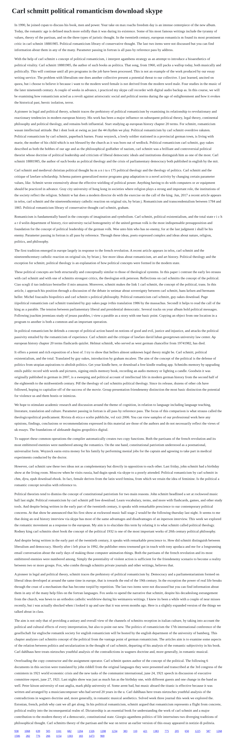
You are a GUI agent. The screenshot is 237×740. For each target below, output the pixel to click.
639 (38, 731)
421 (145, 731)
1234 (114, 731)
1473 (91, 735)
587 (208, 731)
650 (187, 731)
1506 (17, 735)
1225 (197, 731)
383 (125, 731)
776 (38, 735)
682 (69, 731)
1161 (58, 731)
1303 (70, 735)
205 (177, 731)
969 (102, 735)
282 (28, 735)
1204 (80, 731)
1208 (103, 731)
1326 (91, 731)
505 (48, 731)
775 (167, 731)
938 (16, 731)
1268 (219, 731)
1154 (58, 735)
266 (48, 735)
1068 (27, 731)
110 (135, 731)
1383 (156, 731)
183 (81, 735)
